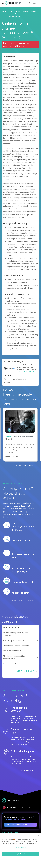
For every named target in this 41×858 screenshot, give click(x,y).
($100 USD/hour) (11, 37)
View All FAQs (26, 671)
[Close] (38, 835)
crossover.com (9, 46)
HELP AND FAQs (10, 832)
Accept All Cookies (20, 854)
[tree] (20, 639)
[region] (20, 845)
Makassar (16, 14)
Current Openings (14, 11)
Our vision (27, 770)
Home (4, 11)
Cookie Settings (20, 848)
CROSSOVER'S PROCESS (21, 600)
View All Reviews (23, 465)
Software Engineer (29, 11)
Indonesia (7, 14)
